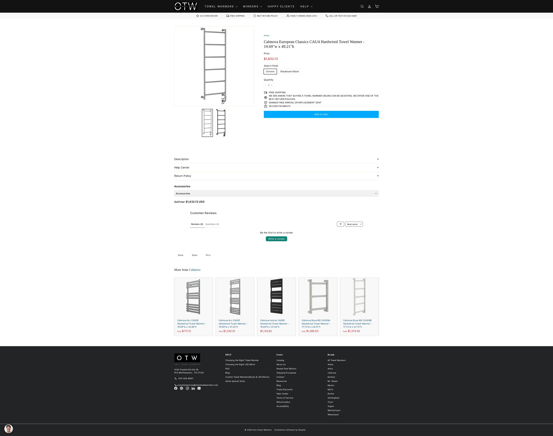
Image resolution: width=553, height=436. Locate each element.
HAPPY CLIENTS (281, 6)
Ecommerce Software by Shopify (290, 430)
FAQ (227, 368)
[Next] (252, 123)
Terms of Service (284, 398)
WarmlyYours (334, 410)
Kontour (331, 377)
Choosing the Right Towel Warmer (242, 360)
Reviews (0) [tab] (197, 224)
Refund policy (283, 402)
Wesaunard (333, 414)
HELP (305, 6)
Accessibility (282, 406)
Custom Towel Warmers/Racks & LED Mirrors (247, 377)
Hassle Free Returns (286, 368)
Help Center (182, 167)
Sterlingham (333, 398)
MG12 (330, 389)
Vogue (331, 406)
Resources (281, 381)
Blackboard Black (290, 71)
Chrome (270, 71)
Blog (227, 373)
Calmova (194, 269)
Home (266, 35)
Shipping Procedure (286, 373)
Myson (331, 385)
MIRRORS (251, 6)
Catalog (280, 360)
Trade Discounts (284, 389)
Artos (330, 368)
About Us (281, 364)
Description (181, 159)
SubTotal (179, 202)
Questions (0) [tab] (212, 224)
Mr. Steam (333, 381)
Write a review (276, 238)
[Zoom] (214, 66)
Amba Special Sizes (235, 381)
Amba (330, 364)
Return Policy (182, 175)
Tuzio (330, 402)
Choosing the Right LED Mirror (240, 364)
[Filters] (340, 224)
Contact (280, 377)
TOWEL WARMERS (219, 6)
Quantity (268, 79)
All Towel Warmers (336, 360)
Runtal (331, 393)
